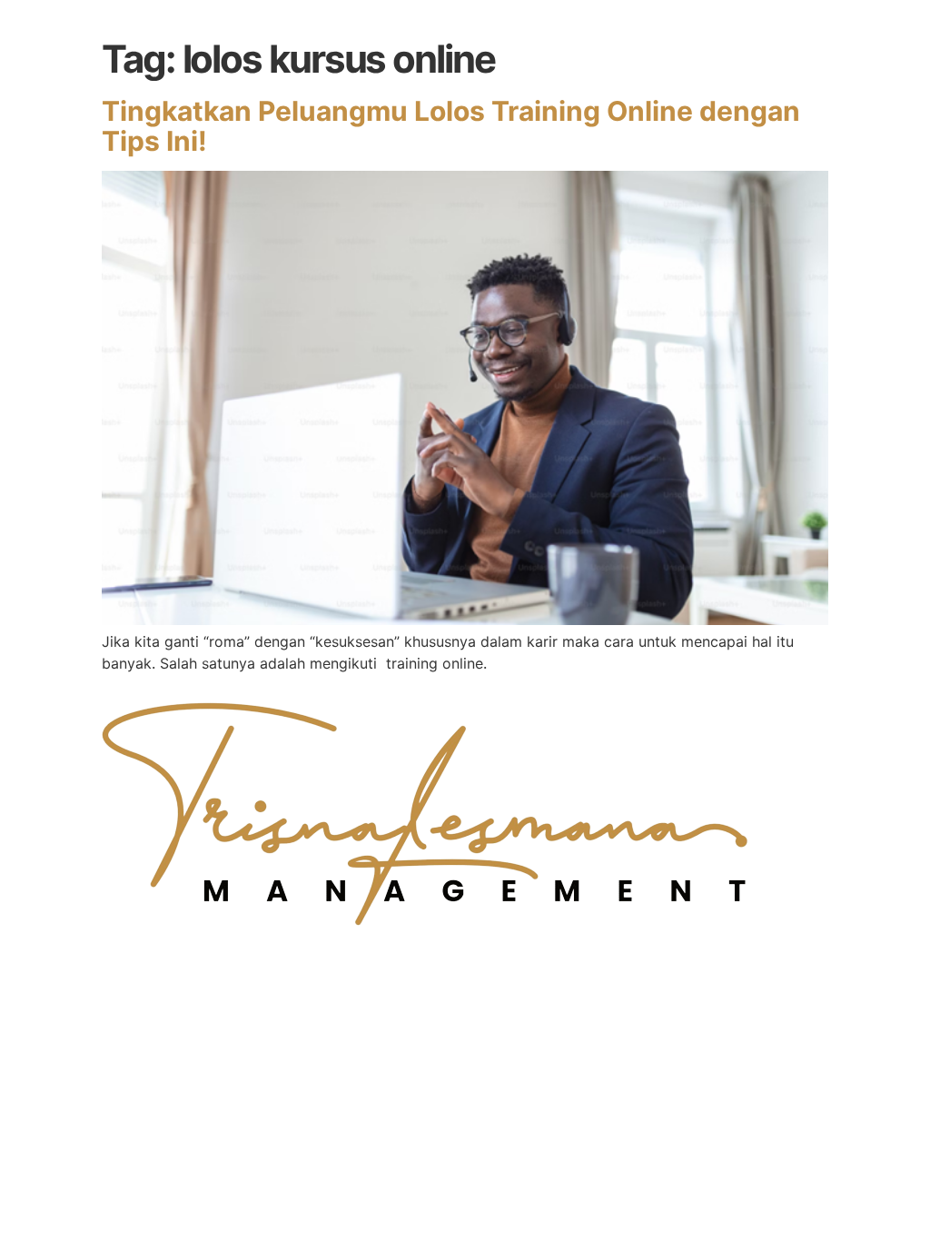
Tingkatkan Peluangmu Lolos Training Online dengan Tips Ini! (451, 125)
